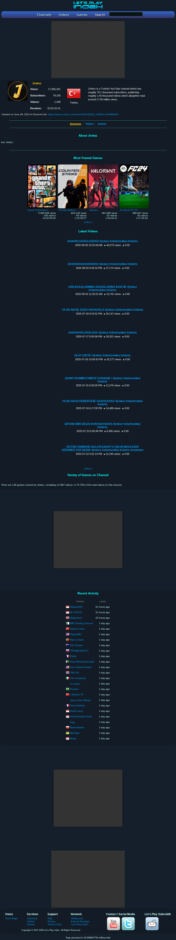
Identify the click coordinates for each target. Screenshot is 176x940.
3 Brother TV (77, 694)
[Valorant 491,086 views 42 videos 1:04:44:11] (103, 165)
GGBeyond (77, 918)
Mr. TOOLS (76, 612)
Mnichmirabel (77, 727)
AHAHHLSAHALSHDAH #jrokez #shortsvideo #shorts (102, 241)
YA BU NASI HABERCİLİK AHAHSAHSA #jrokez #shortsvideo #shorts (102, 403)
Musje (73, 738)
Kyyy (72, 722)
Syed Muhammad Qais (82, 661)
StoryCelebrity (77, 705)
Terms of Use (54, 924)
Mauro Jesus (77, 639)
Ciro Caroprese (78, 678)
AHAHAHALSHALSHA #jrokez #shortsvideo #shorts (102, 332)
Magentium (76, 617)
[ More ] (88, 222)
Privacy (51, 921)
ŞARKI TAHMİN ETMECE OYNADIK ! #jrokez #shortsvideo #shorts (102, 380)
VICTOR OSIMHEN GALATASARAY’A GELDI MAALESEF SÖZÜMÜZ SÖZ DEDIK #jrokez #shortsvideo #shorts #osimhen (102, 448)
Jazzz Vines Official (80, 700)
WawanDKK (76, 606)
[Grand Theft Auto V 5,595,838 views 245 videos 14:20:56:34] (42, 165)
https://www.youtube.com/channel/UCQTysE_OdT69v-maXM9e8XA (83, 114)
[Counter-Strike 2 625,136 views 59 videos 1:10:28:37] (72, 165)
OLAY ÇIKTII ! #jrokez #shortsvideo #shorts (102, 355)
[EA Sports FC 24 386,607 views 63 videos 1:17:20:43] (134, 165)
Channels (32, 918)
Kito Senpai (76, 645)
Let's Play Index (79, 924)
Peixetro (74, 689)
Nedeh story (76, 711)
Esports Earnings (80, 921)
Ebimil (73, 656)
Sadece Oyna (77, 628)
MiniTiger (75, 732)
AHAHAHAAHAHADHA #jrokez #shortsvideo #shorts (103, 264)
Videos (89, 123)
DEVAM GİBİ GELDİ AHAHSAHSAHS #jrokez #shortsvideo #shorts (102, 425)
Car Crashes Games (80, 667)
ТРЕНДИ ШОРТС (79, 650)
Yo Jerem (75, 684)
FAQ (50, 918)
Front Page (11, 918)
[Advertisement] (88, 49)
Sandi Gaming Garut (81, 716)
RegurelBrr (75, 634)
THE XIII (74, 672)
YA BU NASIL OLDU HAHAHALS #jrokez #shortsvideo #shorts (102, 309)
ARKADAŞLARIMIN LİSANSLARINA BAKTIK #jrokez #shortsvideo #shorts (102, 288)
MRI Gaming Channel (81, 623)
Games (102, 123)
